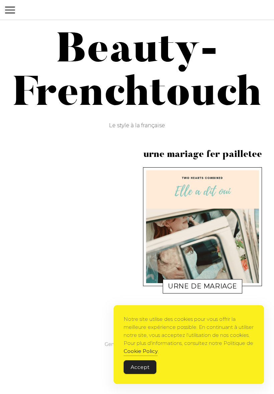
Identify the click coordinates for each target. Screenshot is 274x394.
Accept (140, 367)
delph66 (202, 287)
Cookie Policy (141, 351)
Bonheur (178, 287)
